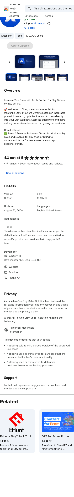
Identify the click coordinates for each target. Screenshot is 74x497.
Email (12, 272)
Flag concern (11, 218)
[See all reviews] (15, 173)
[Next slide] (64, 61)
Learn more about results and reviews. (41, 163)
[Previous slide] (9, 61)
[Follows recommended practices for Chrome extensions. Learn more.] (25, 19)
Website (13, 266)
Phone (12, 277)
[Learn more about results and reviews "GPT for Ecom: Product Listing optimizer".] (50, 441)
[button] (25, 62)
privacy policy (30, 311)
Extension (6, 35)
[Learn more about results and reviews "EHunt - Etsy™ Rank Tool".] (8, 441)
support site (29, 388)
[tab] (14, 16)
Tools (19, 35)
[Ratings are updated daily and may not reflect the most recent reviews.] (48, 23)
